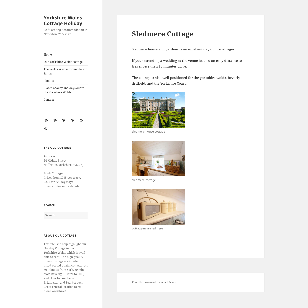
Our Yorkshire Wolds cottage (63, 62)
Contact (49, 100)
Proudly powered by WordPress (154, 282)
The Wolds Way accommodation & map (65, 71)
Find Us (49, 81)
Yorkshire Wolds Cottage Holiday (63, 20)
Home (48, 54)
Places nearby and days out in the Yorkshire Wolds (64, 90)
